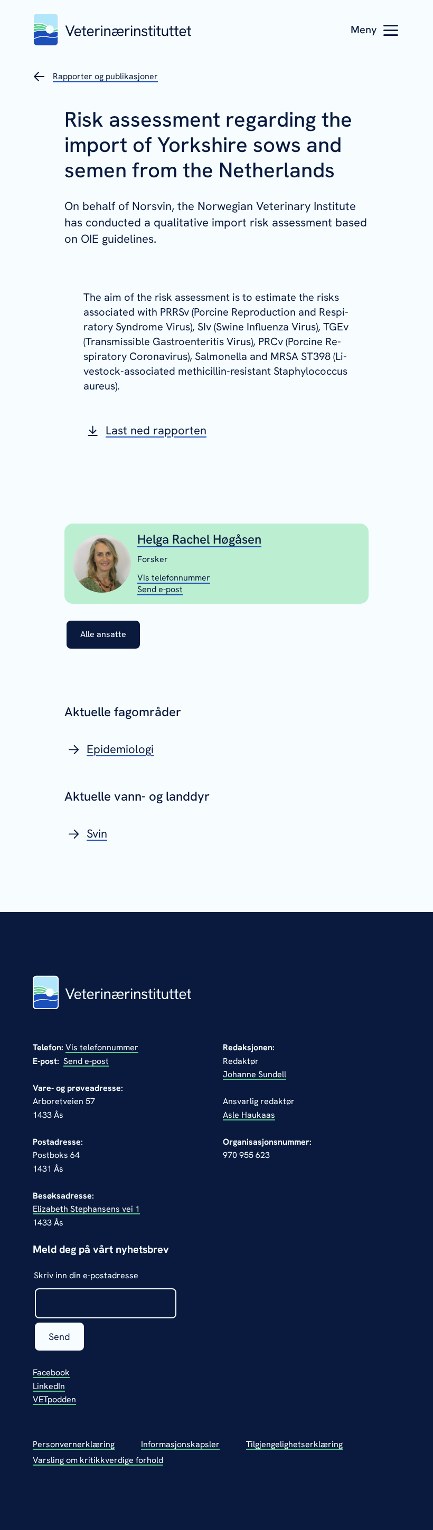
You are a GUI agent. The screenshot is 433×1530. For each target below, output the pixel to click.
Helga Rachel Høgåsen (199, 539)
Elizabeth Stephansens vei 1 (86, 1208)
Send (59, 1337)
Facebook (51, 1372)
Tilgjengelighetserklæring (294, 1444)
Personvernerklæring (74, 1444)
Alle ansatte (103, 634)
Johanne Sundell (254, 1074)
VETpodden (54, 1399)
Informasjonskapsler (180, 1444)
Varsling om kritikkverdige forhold (98, 1460)
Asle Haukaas (249, 1114)
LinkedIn (49, 1386)
